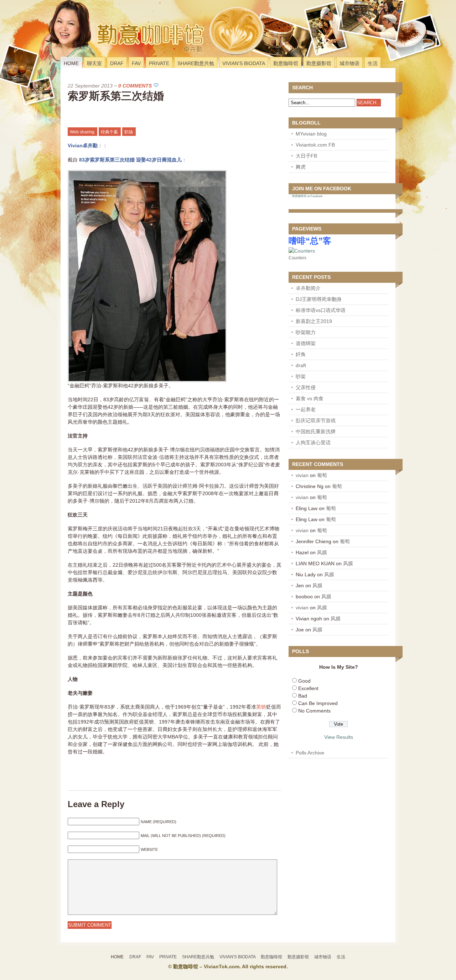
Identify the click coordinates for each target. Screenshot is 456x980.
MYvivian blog (311, 134)
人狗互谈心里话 (313, 442)
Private (159, 63)
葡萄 (322, 475)
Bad (302, 696)
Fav (136, 63)
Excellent (308, 688)
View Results (338, 737)
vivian (302, 475)
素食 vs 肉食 (309, 398)
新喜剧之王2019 (314, 321)
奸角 (301, 354)
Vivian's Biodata (243, 63)
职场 (128, 131)
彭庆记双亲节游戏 (316, 420)
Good (304, 681)
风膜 (322, 552)
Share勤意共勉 (195, 63)
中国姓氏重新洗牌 (316, 431)
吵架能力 (306, 332)
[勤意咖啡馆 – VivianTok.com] (108, 48)
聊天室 (94, 63)
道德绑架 (306, 343)
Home (71, 63)
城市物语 (349, 63)
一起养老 (306, 409)
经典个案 (109, 131)
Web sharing (82, 131)
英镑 (261, 707)
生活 (373, 63)
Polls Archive (310, 753)
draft (301, 365)
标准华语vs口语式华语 (321, 310)
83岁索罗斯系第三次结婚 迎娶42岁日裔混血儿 (130, 160)
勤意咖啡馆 (285, 63)
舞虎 (301, 167)
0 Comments (135, 86)
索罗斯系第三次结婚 (116, 96)
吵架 (301, 376)
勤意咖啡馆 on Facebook (307, 196)
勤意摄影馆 (318, 63)
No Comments (314, 711)
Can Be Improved (318, 703)
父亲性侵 (306, 387)
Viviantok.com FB (315, 145)
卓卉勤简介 (308, 288)
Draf (117, 63)
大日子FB (306, 156)
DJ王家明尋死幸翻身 (319, 299)
